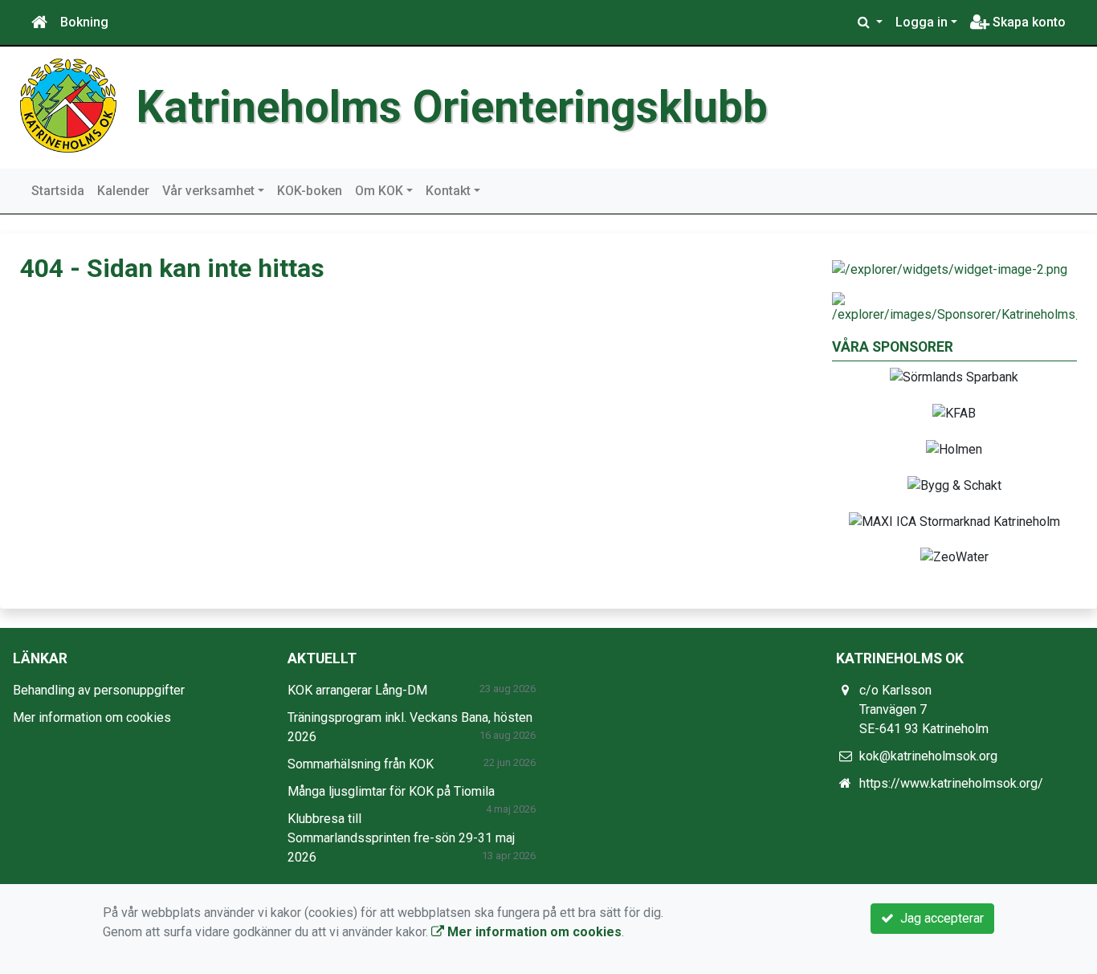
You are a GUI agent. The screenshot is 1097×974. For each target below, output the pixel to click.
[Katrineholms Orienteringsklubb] (68, 104)
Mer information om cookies (92, 717)
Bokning (84, 22)
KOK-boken (309, 190)
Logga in (921, 22)
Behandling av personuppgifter (99, 690)
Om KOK (379, 190)
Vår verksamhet (208, 190)
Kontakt (448, 190)
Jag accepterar (939, 918)
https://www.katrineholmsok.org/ (951, 783)
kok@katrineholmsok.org (928, 756)
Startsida (57, 190)
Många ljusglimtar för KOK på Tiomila (391, 791)
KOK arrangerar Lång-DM (357, 690)
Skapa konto (1027, 22)
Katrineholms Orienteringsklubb (452, 106)
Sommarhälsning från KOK (361, 764)
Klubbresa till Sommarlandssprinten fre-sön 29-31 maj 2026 (401, 838)
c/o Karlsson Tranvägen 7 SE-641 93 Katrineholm (924, 709)
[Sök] (870, 22)
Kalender (123, 190)
